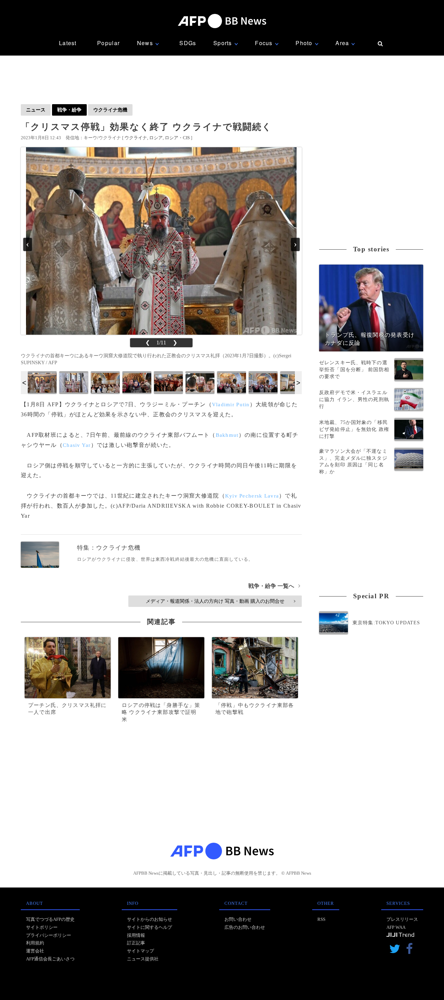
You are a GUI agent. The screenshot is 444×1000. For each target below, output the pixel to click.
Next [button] (298, 382)
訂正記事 (136, 942)
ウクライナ (136, 137)
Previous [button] (24, 382)
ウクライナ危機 (110, 109)
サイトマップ (140, 950)
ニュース (35, 109)
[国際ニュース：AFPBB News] (222, 21)
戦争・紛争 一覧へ (274, 586)
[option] (42, 382)
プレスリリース (402, 919)
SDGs (187, 43)
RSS (321, 919)
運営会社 (35, 950)
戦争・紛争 (69, 109)
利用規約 (35, 942)
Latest (68, 43)
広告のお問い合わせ (244, 927)
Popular (108, 43)
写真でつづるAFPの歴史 (50, 919)
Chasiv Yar (77, 445)
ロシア (156, 137)
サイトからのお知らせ (149, 919)
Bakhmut (227, 435)
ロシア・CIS (177, 137)
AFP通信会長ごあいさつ (50, 958)
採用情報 (136, 935)
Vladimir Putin (231, 404)
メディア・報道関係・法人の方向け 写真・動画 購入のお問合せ (220, 601)
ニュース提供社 (143, 958)
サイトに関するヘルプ (149, 927)
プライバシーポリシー (48, 935)
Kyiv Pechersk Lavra (252, 496)
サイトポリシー (42, 927)
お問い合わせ (237, 919)
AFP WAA (395, 927)
